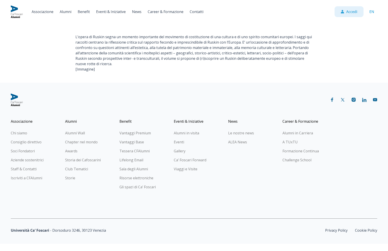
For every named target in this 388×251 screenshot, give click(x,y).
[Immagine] (85, 69)
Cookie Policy (366, 230)
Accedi (351, 11)
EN (371, 11)
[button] (42, 11)
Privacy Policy (336, 230)
